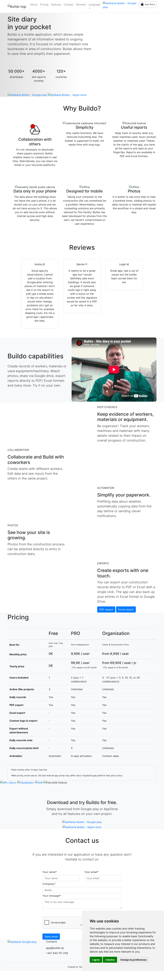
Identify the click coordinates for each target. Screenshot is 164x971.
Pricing (44, 4)
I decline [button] (110, 959)
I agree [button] (96, 959)
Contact (69, 4)
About (33, 4)
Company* (48, 883)
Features (56, 4)
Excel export (126, 609)
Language (94, 4)
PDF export (106, 609)
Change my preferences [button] (133, 959)
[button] (12, 294)
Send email (51, 936)
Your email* (91, 872)
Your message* (51, 895)
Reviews (81, 4)
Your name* (49, 872)
